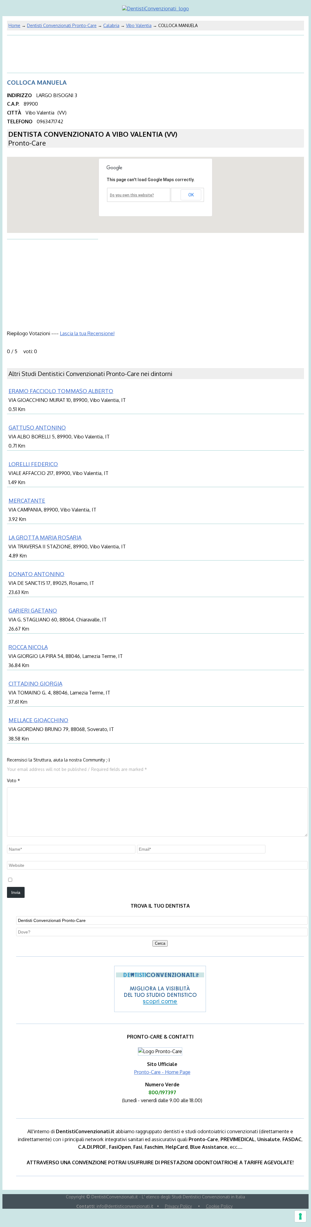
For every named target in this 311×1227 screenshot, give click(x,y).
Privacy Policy (178, 1206)
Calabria (111, 25)
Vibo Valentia (139, 25)
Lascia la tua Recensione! (87, 333)
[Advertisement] (55, 52)
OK (191, 194)
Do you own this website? (132, 195)
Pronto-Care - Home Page (162, 1072)
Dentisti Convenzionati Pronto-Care (62, 25)
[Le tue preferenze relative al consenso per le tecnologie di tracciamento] (300, 1216)
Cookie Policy (219, 1206)
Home (14, 25)
